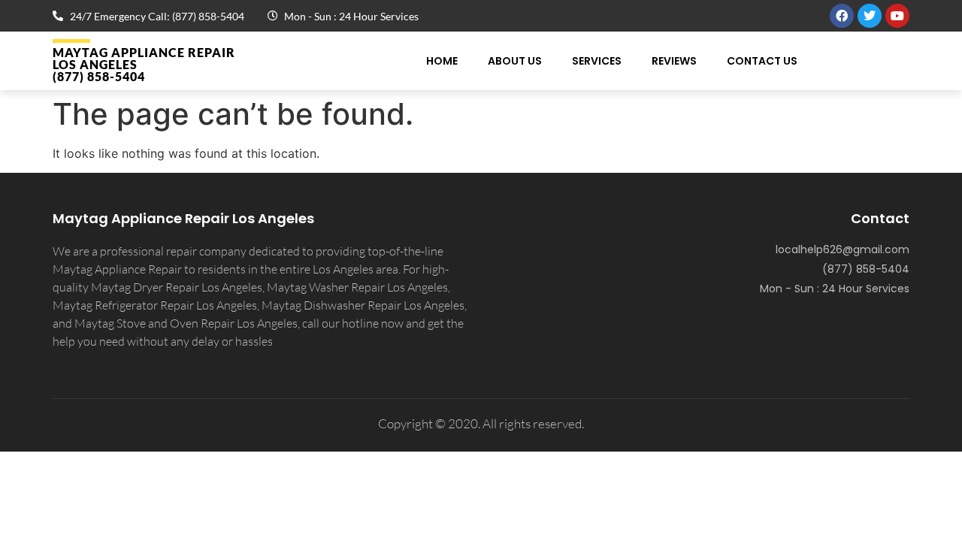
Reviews (674, 60)
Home (442, 60)
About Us (515, 60)
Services (597, 60)
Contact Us (762, 60)
